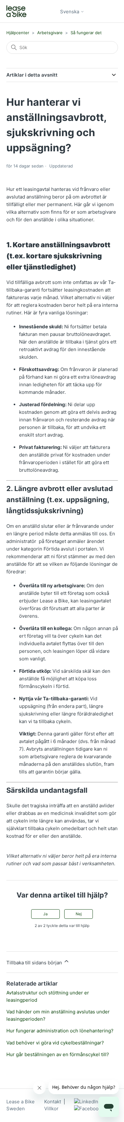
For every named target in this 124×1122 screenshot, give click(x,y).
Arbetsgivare (50, 32)
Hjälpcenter (18, 32)
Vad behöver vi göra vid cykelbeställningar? (55, 1043)
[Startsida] (16, 11)
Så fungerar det (86, 32)
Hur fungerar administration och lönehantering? (60, 1031)
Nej (79, 913)
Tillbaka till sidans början (34, 963)
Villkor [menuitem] (51, 1109)
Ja (45, 913)
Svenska (70, 11)
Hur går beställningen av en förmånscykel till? (57, 1054)
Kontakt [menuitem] (52, 1102)
